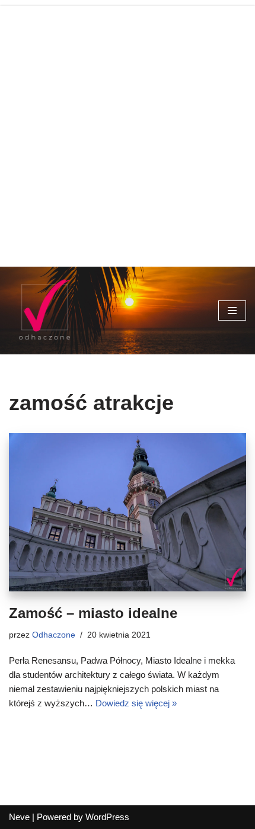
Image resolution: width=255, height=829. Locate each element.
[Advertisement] (127, 133)
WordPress (107, 817)
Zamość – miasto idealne (93, 613)
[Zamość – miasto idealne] (127, 512)
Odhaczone (53, 634)
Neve (19, 817)
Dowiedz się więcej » (136, 703)
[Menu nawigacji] (232, 310)
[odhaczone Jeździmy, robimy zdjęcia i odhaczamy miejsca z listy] (44, 310)
